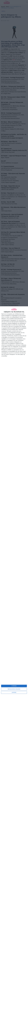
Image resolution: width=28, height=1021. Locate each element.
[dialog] (14, 663)
